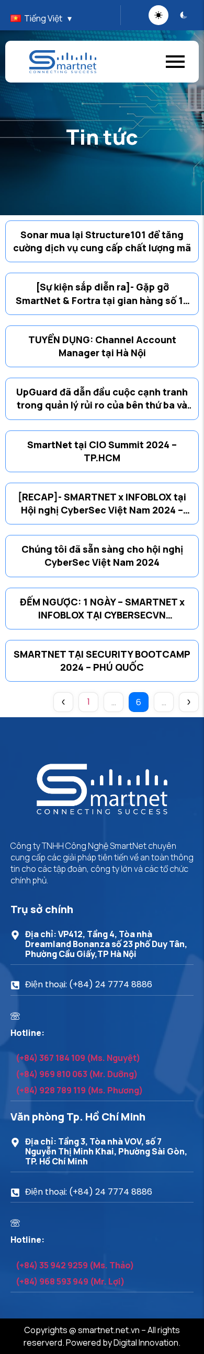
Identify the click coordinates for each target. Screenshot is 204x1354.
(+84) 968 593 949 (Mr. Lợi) (70, 1281)
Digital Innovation (146, 1342)
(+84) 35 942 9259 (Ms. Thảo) (75, 1265)
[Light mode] (158, 15)
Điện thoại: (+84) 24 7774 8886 (88, 984)
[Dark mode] (184, 15)
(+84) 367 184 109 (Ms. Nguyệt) (78, 1058)
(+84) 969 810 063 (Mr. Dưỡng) (77, 1074)
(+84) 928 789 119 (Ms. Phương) (79, 1090)
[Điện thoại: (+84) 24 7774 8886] (15, 986)
